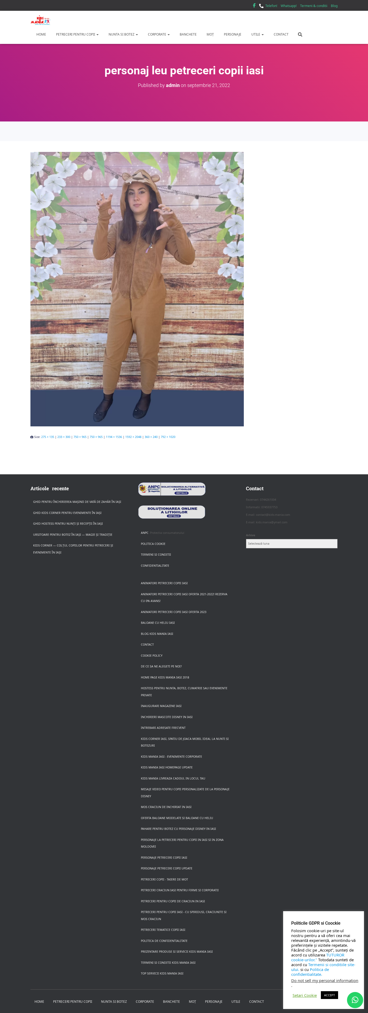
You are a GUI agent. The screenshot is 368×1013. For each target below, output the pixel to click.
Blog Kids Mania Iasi (157, 634)
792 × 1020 (168, 437)
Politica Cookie (153, 544)
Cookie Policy (151, 655)
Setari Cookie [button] (305, 995)
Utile (256, 34)
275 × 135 (47, 437)
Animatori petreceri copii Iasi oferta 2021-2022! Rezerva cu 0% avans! (184, 597)
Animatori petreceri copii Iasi (164, 583)
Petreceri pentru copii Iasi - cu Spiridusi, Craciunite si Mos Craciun (184, 915)
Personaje (232, 34)
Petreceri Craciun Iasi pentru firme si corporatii (180, 890)
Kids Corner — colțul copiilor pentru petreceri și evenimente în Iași (73, 549)
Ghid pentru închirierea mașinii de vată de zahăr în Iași (77, 502)
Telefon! (271, 6)
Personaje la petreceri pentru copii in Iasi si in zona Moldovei (182, 843)
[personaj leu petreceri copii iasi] (184, 289)
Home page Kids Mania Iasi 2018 (165, 677)
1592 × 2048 (133, 437)
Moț (210, 34)
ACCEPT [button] (329, 995)
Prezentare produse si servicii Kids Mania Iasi (177, 951)
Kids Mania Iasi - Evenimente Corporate (171, 756)
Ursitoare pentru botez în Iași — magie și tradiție (72, 535)
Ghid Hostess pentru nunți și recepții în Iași (68, 523)
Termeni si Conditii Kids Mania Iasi (168, 963)
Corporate (157, 34)
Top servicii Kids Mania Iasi (162, 973)
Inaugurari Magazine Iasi (161, 706)
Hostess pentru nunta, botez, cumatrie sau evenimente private (184, 691)
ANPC (144, 533)
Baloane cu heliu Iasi (158, 623)
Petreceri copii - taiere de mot (164, 879)
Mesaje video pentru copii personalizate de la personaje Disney (185, 792)
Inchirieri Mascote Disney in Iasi (167, 717)
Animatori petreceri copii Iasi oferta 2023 (173, 612)
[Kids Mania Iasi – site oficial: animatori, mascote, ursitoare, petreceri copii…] (40, 20)
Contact (281, 34)
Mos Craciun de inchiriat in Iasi (166, 807)
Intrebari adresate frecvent (163, 728)
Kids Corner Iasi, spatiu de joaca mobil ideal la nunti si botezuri (185, 742)
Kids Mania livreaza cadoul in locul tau (173, 778)
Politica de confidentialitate (164, 941)
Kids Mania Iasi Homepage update (167, 767)
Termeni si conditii (156, 554)
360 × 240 (151, 437)
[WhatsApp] (355, 1000)
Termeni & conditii (313, 6)
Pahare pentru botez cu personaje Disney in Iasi (178, 829)
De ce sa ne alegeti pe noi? (161, 666)
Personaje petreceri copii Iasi (164, 857)
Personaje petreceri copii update (166, 868)
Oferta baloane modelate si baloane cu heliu (177, 818)
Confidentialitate (155, 566)
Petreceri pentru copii (75, 34)
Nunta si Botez (121, 34)
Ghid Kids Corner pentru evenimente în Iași (67, 513)
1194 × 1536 (114, 437)
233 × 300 (63, 437)
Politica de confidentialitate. (310, 972)
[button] (97, 34)
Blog (334, 6)
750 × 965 (80, 437)
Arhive (250, 535)
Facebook (254, 6)
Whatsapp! (289, 6)
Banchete (188, 34)
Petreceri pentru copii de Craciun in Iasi (173, 901)
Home (41, 34)
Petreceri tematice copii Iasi (163, 930)
